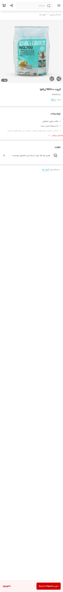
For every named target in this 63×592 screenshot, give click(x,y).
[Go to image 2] (2, 80)
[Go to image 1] (5, 80)
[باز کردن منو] (58, 5)
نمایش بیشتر (57, 135)
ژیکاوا (53, 99)
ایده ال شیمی (55, 15)
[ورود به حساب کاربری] (12, 5)
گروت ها (42, 15)
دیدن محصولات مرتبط (48, 586)
